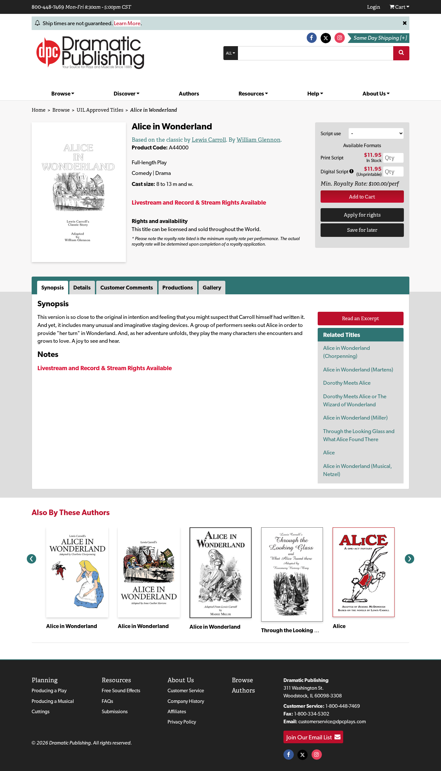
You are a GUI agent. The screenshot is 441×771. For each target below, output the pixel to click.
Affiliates (177, 711)
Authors (189, 93)
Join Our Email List (310, 737)
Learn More (127, 23)
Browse (61, 93)
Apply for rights (362, 214)
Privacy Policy (182, 722)
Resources (252, 93)
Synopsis (52, 287)
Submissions (115, 711)
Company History (186, 701)
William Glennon (259, 139)
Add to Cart (362, 196)
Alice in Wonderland (71, 626)
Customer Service (186, 690)
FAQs (107, 701)
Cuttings (40, 711)
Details (82, 287)
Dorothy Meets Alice (347, 383)
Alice (329, 452)
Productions (177, 287)
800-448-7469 (48, 6)
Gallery (212, 287)
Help (313, 93)
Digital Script (335, 171)
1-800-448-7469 (342, 706)
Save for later (362, 230)
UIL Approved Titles (100, 110)
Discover (125, 93)
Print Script (332, 158)
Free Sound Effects (121, 690)
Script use (331, 133)
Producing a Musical (53, 701)
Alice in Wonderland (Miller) (355, 417)
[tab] (53, 287)
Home (39, 110)
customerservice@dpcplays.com (332, 721)
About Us (375, 93)
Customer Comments (126, 287)
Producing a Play (49, 690)
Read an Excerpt (360, 318)
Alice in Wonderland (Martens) (358, 369)
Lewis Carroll (209, 139)
